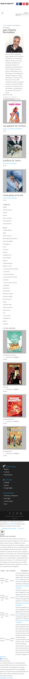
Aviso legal (7, 498)
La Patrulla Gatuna (8, 274)
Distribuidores (8, 475)
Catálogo (6, 482)
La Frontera (6, 271)
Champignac (6, 244)
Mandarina (6, 288)
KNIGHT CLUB (7, 266)
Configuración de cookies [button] (9, 528)
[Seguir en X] (20, 4)
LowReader (6, 285)
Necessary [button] (3, 656)
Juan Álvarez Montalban (15, 129)
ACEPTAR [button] (21, 528)
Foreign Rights (8, 488)
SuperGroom (6, 310)
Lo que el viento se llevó (10, 282)
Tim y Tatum (6, 316)
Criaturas (5, 249)
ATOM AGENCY (7, 230)
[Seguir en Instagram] (24, 4)
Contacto (6, 472)
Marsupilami (6, 291)
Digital (5, 207)
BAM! (4, 233)
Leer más (10, 524)
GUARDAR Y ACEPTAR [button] (6, 678)
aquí (17, 579)
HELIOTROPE (7, 258)
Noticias (6, 469)
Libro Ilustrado (7, 218)
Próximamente (7, 224)
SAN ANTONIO (7, 304)
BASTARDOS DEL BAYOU (10, 238)
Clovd (4, 247)
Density (5, 252)
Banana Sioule (7, 236)
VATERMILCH (7, 318)
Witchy (5, 321)
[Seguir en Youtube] (27, 4)
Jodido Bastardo (7, 263)
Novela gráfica (7, 221)
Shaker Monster (7, 307)
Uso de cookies (8, 501)
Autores (6, 485)
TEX (4, 313)
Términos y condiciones (11, 495)
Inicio (4, 25)
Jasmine (5, 260)
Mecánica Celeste (8, 294)
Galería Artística (7, 210)
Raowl (4, 302)
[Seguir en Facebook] (17, 4)
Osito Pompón (7, 299)
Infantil (5, 212)
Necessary (5, 659)
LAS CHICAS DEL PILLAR (10, 277)
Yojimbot (5, 324)
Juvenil (5, 215)
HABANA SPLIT (7, 255)
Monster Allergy (7, 296)
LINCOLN (5, 280)
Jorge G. (5, 129)
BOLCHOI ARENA (8, 241)
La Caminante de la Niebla (10, 269)
